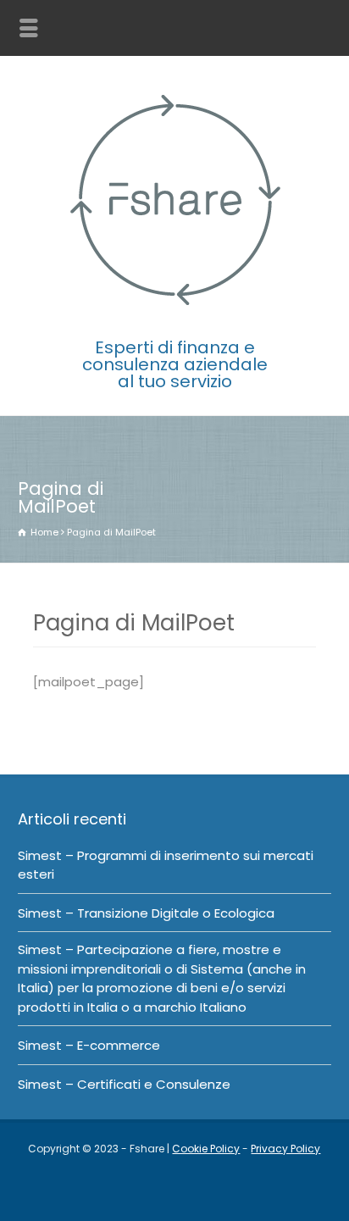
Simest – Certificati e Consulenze (124, 1084)
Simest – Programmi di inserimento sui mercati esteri (165, 865)
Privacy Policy (285, 1148)
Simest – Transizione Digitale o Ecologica (146, 913)
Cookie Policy (206, 1148)
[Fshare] (174, 314)
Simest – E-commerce (89, 1045)
